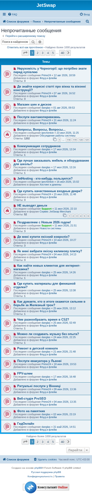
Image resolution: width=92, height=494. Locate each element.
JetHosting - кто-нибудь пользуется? (45, 178)
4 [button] (48, 53)
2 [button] (37, 53)
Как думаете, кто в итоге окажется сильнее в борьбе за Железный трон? (49, 303)
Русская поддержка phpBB (46, 472)
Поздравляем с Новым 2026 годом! (44, 222)
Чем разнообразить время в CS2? (43, 319)
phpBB (38, 468)
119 (74, 139)
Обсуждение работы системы (57, 135)
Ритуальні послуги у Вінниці (39, 386)
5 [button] (53, 53)
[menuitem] (12, 14)
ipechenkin (48, 132)
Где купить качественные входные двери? (49, 191)
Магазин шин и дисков (34, 104)
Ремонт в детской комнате (37, 348)
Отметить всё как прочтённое (25, 47)
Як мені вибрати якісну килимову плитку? (49, 251)
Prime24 (46, 75)
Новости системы (50, 228)
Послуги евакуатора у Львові (39, 361)
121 (87, 139)
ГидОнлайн (25, 423)
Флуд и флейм (48, 78)
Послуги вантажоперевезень (38, 117)
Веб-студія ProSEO (31, 398)
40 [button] (62, 53)
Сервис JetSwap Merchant (55, 211)
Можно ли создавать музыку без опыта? (48, 334)
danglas (46, 107)
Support (47, 208)
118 (68, 139)
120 (81, 139)
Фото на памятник (31, 411)
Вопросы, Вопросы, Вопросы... (41, 129)
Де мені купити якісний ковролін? (43, 236)
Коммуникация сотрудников (39, 146)
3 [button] (42, 53)
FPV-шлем (25, 373)
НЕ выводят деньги (32, 205)
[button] (25, 53)
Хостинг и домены (50, 184)
